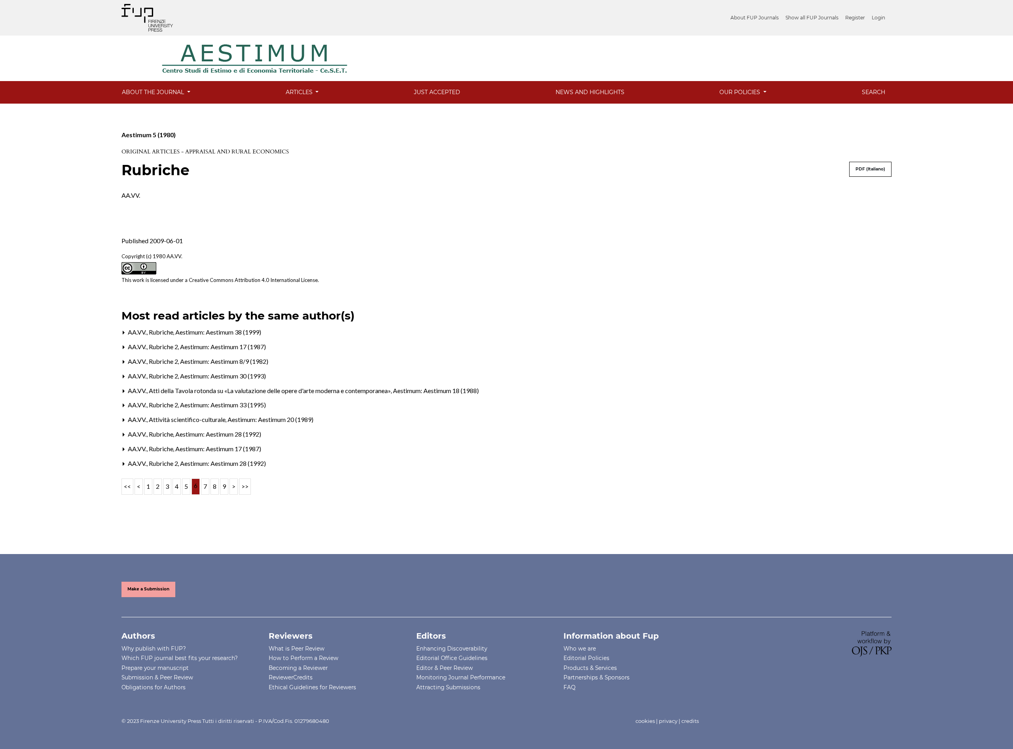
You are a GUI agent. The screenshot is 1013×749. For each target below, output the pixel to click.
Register (855, 18)
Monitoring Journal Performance (460, 677)
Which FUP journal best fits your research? (179, 658)
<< (127, 486)
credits (690, 721)
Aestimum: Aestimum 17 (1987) (223, 346)
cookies (645, 721)
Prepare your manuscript (155, 668)
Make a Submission (148, 589)
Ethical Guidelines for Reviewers (312, 687)
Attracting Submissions (448, 687)
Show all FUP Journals (811, 18)
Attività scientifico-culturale (188, 419)
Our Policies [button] (740, 92)
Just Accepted (437, 92)
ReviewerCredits (291, 677)
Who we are (579, 648)
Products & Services (590, 668)
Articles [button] (300, 92)
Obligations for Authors (153, 687)
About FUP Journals (754, 18)
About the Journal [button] (154, 92)
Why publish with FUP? (153, 648)
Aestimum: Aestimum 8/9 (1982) (224, 361)
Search (873, 92)
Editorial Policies (586, 658)
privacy (668, 721)
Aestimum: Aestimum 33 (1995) (223, 405)
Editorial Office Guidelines (452, 658)
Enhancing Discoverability (451, 648)
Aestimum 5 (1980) (148, 134)
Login (878, 18)
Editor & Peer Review (444, 668)
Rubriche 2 (164, 346)
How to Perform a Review (303, 658)
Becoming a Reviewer (298, 668)
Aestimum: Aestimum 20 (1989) (270, 419)
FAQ (569, 687)
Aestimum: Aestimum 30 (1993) (223, 376)
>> (245, 486)
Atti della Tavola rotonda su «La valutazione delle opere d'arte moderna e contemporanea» (270, 390)
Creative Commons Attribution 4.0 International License (253, 280)
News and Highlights (590, 92)
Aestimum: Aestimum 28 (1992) (218, 434)
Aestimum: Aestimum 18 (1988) (436, 390)
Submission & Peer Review (157, 677)
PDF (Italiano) (870, 169)
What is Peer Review (296, 648)
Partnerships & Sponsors (596, 677)
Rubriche (162, 332)
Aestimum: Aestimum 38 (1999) (218, 332)
